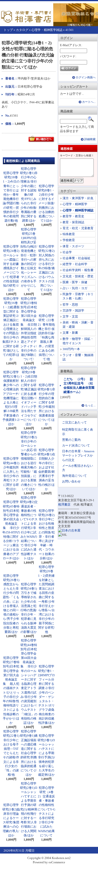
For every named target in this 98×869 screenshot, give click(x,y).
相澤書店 (64, 504)
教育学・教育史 (73, 216)
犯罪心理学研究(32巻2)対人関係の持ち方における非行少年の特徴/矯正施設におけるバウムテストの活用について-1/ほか (46, 268)
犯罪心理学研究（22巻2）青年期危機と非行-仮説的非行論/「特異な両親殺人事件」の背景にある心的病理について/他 (46, 337)
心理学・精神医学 (75, 204)
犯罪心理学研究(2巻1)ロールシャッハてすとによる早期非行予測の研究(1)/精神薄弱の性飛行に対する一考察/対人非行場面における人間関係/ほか (29, 809)
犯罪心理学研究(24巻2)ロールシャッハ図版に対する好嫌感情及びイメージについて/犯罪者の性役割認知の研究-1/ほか (11, 268)
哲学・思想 (70, 304)
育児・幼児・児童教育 (78, 228)
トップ (8, 30)
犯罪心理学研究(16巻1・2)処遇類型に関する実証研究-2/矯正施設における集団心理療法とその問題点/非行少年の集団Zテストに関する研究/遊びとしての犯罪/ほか (11, 329)
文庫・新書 (70, 332)
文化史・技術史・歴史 (78, 276)
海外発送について (74, 475)
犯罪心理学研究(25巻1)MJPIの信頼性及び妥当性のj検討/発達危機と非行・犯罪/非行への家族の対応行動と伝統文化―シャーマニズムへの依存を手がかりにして (28, 260)
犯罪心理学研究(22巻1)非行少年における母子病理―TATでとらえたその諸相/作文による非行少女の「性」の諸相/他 (11, 753)
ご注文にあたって (74, 422)
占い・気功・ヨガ (75, 288)
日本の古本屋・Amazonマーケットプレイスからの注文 (78, 455)
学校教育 (69, 240)
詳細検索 (90, 139)
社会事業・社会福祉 (76, 258)
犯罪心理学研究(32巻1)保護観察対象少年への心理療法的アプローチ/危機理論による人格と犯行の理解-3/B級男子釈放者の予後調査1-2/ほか (11, 398)
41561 (69, 30)
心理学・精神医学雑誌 (46, 30)
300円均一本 (71, 349)
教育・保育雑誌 (73, 222)
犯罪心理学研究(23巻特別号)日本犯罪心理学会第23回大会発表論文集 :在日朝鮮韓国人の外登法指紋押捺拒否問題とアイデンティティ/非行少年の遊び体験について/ (28, 329)
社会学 (67, 252)
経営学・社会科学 (75, 264)
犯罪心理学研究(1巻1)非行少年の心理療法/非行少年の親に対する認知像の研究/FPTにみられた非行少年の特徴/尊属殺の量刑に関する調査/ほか (29, 194)
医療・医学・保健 (75, 282)
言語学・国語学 (73, 310)
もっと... (90, 405)
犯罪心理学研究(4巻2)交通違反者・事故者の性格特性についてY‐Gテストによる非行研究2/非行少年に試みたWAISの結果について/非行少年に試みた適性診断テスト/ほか (29, 528)
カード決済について (76, 445)
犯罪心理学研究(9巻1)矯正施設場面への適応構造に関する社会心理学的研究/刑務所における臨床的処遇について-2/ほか (29, 753)
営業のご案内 (71, 440)
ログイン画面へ (86, 77)
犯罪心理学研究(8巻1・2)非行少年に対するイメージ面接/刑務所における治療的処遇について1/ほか (46, 203)
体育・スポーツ (73, 246)
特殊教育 (69, 234)
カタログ (22, 30)
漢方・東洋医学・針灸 (78, 198)
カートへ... (89, 102)
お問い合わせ (71, 481)
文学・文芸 (70, 316)
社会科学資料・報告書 (78, 270)
